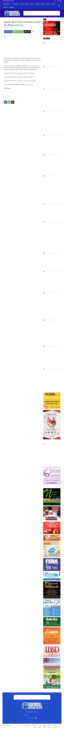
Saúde (42, 4)
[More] (33, 31)
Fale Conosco (15, 4)
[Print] (12, 102)
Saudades (37, 4)
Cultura (53, 4)
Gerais (26, 4)
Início (5, 18)
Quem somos (6, 4)
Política (48, 4)
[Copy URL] (16, 102)
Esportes (5, 7)
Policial (32, 4)
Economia (11, 7)
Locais (21, 4)
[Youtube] (60, 1)
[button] (59, 5)
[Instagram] (58, 1)
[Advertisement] (41, 13)
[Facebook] (55, 1)
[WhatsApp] (9, 102)
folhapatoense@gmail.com (34, 715)
